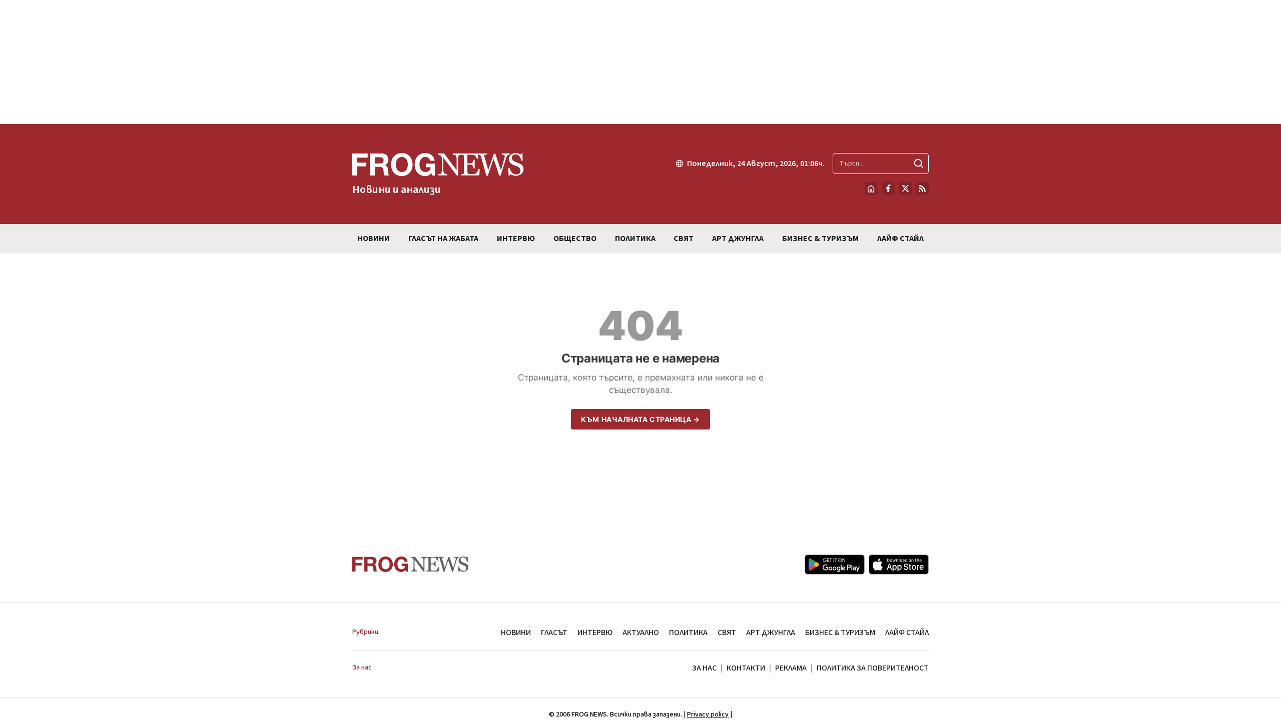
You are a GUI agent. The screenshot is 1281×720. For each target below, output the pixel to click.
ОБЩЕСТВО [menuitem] (574, 238)
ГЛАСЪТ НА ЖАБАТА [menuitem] (443, 238)
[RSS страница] (922, 188)
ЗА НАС (704, 668)
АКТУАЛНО (640, 632)
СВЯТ (727, 632)
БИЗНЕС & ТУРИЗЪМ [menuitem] (820, 238)
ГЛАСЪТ (554, 632)
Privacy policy (708, 715)
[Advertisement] (640, 62)
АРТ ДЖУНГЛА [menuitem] (738, 238)
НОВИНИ (516, 632)
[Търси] (919, 164)
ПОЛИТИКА (688, 632)
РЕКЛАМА (791, 668)
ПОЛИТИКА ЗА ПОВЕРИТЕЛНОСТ (873, 668)
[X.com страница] (905, 188)
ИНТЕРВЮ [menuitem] (516, 238)
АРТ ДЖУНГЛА (770, 632)
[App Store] (899, 564)
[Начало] (871, 188)
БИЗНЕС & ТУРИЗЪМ (840, 632)
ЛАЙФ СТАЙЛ (907, 632)
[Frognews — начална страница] (410, 564)
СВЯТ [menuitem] (684, 238)
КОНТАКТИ (746, 668)
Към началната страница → (640, 419)
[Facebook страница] (888, 188)
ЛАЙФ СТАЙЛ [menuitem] (900, 238)
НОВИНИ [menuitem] (373, 238)
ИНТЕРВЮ (594, 632)
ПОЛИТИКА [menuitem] (635, 238)
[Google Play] (835, 564)
